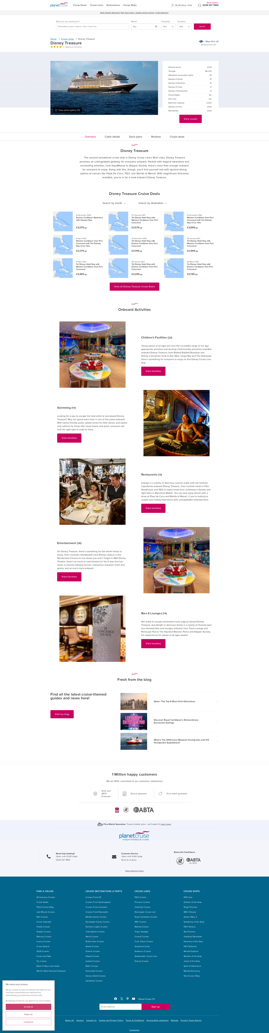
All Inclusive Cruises (46, 897)
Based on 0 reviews (74, 47)
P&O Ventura (190, 927)
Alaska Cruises (92, 946)
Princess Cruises (142, 902)
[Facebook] (116, 999)
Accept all (28, 1007)
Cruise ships (67, 39)
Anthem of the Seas (193, 902)
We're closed (212, 2)
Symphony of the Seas (194, 922)
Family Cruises (43, 927)
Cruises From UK (93, 897)
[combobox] (92, 26)
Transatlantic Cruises (95, 931)
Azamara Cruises (142, 946)
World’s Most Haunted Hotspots (51, 971)
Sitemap (174, 1020)
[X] (122, 999)
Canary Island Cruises (96, 976)
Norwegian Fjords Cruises (98, 922)
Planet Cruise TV (146, 999)
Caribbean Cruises (94, 981)
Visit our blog (62, 714)
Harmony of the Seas (193, 941)
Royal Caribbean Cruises (146, 917)
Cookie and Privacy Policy (111, 1020)
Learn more (166, 824)
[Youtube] (134, 999)
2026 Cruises (43, 951)
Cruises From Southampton (98, 902)
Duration (181, 21)
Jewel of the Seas (192, 961)
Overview (90, 136)
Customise (134, 1030)
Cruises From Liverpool (96, 907)
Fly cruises (42, 961)
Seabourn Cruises (143, 951)
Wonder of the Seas (193, 956)
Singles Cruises (44, 931)
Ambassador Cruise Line (146, 956)
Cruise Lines (96, 5)
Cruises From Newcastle (97, 912)
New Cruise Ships (192, 976)
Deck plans (135, 136)
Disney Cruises (142, 961)
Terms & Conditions (135, 1020)
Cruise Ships (130, 5)
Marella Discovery (192, 971)
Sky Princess (189, 931)
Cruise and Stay (44, 956)
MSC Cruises (140, 922)
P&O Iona (188, 897)
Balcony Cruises (44, 936)
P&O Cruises (140, 897)
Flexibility (165, 21)
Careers (80, 1020)
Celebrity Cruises (142, 907)
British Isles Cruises (95, 941)
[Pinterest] (129, 999)
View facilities (153, 371)
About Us (69, 1020)
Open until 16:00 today (131, 856)
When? (134, 21)
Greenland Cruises (94, 971)
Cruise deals (177, 136)
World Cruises (92, 936)
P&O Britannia (190, 946)
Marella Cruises (142, 927)
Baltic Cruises (92, 966)
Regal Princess (190, 907)
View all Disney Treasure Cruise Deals (134, 286)
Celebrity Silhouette (193, 936)
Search (202, 26)
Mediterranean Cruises (96, 917)
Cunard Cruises (142, 936)
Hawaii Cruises (92, 956)
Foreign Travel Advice (191, 1020)
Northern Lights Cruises (97, 927)
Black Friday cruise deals (48, 966)
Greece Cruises (93, 951)
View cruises (190, 119)
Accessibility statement (158, 1020)
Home (53, 39)
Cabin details (112, 136)
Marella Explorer (191, 951)
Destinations (113, 5)
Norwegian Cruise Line (145, 912)
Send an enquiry (128, 860)
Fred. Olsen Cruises (144, 941)
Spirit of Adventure (192, 966)
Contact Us (91, 1020)
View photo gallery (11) (69, 110)
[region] (28, 1005)
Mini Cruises (42, 917)
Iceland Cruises (93, 961)
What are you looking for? (68, 21)
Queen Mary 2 (190, 917)
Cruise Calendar (44, 922)
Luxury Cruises (43, 941)
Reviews (156, 136)
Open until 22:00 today (66, 856)
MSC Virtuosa (190, 912)
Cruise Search (43, 946)
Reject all (28, 1014)
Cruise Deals (80, 5)
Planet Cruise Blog (45, 907)
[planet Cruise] (59, 5)
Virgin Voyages (142, 931)
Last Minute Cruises (46, 912)
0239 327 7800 (211, 5)
